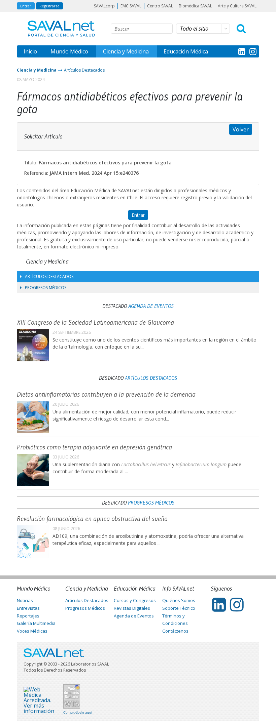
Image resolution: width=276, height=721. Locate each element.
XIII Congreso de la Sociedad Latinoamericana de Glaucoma (95, 322)
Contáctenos (175, 631)
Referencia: (36, 173)
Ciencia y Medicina (126, 51)
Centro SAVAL (160, 6)
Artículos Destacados (84, 70)
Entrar (25, 5)
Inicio (30, 51)
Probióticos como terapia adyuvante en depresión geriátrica (94, 447)
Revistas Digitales (132, 608)
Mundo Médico (69, 51)
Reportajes (28, 616)
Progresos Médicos (45, 287)
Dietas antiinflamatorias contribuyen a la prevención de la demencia (106, 394)
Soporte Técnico (178, 608)
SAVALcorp (104, 6)
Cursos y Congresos (135, 600)
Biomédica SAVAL (195, 6)
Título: (30, 162)
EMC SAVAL (130, 6)
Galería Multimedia (36, 623)
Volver (241, 129)
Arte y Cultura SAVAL (237, 6)
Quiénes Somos (178, 600)
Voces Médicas (32, 631)
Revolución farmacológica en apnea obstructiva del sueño (92, 519)
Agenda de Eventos (151, 306)
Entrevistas (28, 608)
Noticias (25, 600)
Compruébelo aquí (77, 712)
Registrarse (49, 5)
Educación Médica (186, 51)
